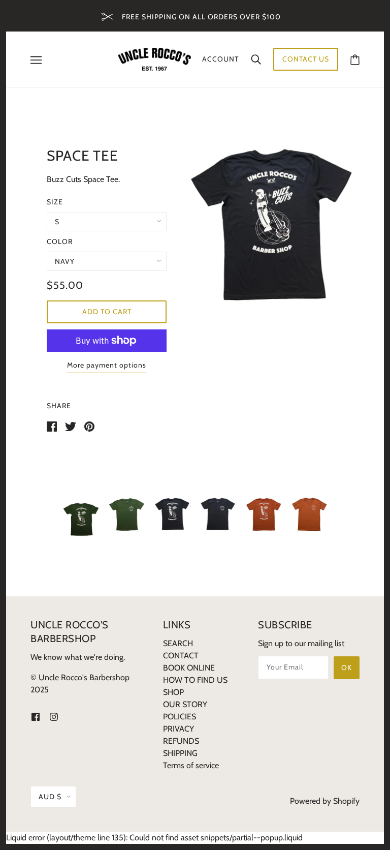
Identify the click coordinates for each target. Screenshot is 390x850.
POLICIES (179, 716)
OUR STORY (185, 704)
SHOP (173, 692)
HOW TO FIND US (195, 680)
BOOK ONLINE (189, 668)
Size (55, 201)
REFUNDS (181, 741)
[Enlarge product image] (271, 224)
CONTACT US (305, 59)
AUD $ (50, 796)
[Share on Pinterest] (89, 426)
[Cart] (355, 59)
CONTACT (181, 655)
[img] (35, 716)
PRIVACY (178, 729)
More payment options (106, 365)
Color (60, 241)
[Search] (256, 59)
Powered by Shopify (325, 801)
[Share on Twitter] (70, 426)
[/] (154, 58)
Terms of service (191, 765)
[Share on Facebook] (52, 426)
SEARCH (178, 643)
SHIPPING (180, 753)
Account (220, 59)
